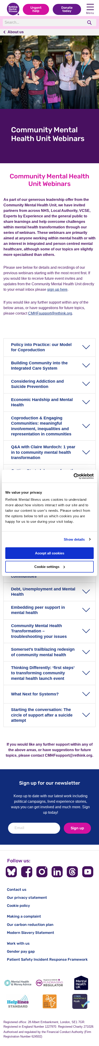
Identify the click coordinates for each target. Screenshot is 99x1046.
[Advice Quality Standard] (49, 1001)
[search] (90, 23)
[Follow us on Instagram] (42, 871)
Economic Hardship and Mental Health (42, 402)
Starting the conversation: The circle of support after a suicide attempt (42, 715)
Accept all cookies (49, 553)
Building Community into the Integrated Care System (39, 366)
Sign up (77, 828)
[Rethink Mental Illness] (13, 9)
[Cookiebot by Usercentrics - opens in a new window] (73, 476)
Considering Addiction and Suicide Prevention (37, 384)
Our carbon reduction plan (30, 924)
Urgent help (35, 9)
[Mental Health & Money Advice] (17, 982)
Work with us (18, 943)
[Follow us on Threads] (72, 871)
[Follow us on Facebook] (26, 871)
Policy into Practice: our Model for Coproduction (41, 347)
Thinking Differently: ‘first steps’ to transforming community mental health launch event (42, 673)
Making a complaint (24, 916)
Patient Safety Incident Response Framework (47, 959)
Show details (74, 539)
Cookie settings (46, 567)
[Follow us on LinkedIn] (57, 871)
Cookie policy (18, 905)
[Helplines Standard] (17, 1001)
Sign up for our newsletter (49, 783)
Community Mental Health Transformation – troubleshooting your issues (39, 631)
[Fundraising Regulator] (49, 982)
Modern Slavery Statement (30, 932)
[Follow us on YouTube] (87, 871)
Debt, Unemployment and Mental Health (43, 592)
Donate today (67, 9)
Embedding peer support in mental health (38, 610)
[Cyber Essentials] (81, 1001)
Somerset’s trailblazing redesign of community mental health (43, 652)
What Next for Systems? (35, 694)
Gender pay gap (21, 951)
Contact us (16, 889)
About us (16, 32)
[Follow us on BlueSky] (11, 871)
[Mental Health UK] (81, 982)
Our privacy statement (27, 897)
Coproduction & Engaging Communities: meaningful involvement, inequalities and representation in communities (41, 426)
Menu (90, 13)
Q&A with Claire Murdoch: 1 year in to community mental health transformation (43, 452)
